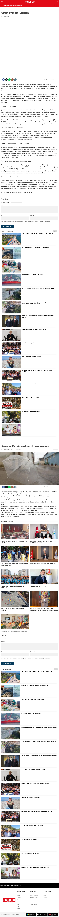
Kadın (18, 906)
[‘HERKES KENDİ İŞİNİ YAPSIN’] (44, 576)
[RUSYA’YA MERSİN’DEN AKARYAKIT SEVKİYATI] (11, 285)
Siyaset (18, 902)
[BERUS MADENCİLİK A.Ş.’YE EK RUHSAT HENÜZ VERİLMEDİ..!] (11, 258)
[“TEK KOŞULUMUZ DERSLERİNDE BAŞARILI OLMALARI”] (15, 576)
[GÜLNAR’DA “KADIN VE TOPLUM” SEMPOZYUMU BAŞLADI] (15, 531)
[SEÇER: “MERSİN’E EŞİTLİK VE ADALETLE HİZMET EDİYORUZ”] (11, 354)
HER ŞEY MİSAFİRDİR (8, 5)
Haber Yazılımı (15, 914)
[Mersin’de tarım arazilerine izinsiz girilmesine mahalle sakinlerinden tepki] (11, 299)
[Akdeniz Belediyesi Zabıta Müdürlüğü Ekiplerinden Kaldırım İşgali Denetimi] (15, 554)
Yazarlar (45, 899)
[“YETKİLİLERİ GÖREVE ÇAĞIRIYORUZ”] (11, 408)
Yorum (3, 205)
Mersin (18, 895)
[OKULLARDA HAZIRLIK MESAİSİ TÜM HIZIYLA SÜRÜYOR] (15, 599)
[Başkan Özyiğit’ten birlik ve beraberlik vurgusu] (44, 554)
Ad (2, 215)
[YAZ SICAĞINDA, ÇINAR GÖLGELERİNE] (11, 422)
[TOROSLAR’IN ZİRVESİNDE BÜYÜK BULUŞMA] (11, 395)
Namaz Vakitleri (33, 904)
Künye (45, 895)
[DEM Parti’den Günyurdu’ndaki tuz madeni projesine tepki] (11, 436)
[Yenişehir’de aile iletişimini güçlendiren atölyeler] (15, 621)
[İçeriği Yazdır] (15, 79)
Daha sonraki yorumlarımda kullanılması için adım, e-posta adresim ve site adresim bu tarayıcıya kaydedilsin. (25, 221)
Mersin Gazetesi (34, 895)
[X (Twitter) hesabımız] (20, 885)
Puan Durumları (33, 902)
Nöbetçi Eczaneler (34, 897)
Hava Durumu (33, 899)
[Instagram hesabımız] (23, 885)
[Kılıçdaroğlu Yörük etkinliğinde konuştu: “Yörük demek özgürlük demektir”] (11, 381)
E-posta (32, 215)
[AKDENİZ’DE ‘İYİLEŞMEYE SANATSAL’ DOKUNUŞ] (11, 272)
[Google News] (54, 80)
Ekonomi (19, 899)
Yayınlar (45, 897)
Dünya (18, 908)
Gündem (55, 449)
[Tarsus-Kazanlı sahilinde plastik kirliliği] (11, 367)
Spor (18, 904)
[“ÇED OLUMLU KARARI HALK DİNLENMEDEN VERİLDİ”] (11, 340)
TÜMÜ (55, 231)
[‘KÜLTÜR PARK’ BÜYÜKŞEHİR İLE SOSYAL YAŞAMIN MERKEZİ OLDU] (11, 244)
